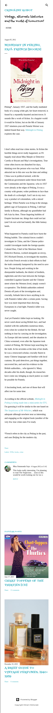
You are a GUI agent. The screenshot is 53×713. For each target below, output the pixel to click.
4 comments (14, 682)
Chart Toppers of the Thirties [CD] (24, 583)
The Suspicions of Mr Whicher (18, 410)
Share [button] (6, 448)
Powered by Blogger (28, 699)
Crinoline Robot (19, 10)
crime (21, 452)
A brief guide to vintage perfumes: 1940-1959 (26, 672)
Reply (15, 479)
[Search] (46, 4)
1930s (12, 452)
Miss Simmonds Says (21, 466)
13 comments (14, 590)
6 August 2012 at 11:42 (39, 467)
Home (9, 28)
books (17, 452)
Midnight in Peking (34, 130)
